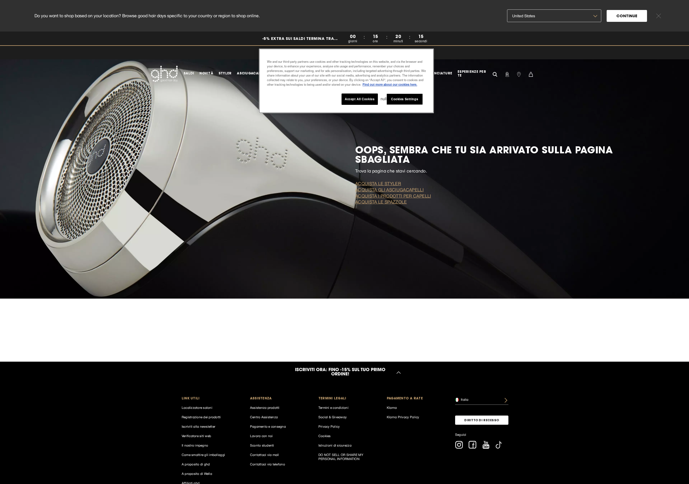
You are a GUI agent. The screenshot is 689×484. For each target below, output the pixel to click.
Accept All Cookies (359, 99)
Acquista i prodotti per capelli (393, 195)
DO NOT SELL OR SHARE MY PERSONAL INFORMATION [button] (340, 457)
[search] (495, 74)
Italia (464, 400)
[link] (344, 39)
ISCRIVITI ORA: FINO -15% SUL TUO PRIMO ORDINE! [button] (340, 372)
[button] (208, 399)
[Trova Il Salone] (519, 73)
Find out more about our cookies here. (390, 84)
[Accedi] (507, 73)
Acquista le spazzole (381, 201)
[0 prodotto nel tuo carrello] (530, 73)
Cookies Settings (404, 99)
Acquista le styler (378, 183)
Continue (626, 16)
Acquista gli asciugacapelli (389, 189)
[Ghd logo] (164, 74)
